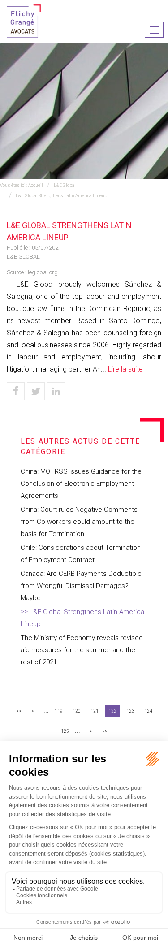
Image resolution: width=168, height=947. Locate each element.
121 (94, 711)
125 (65, 731)
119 (59, 711)
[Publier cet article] (36, 391)
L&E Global (65, 185)
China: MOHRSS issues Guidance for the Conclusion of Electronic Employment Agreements (81, 483)
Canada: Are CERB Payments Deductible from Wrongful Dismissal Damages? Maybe (81, 586)
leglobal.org (43, 272)
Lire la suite (125, 369)
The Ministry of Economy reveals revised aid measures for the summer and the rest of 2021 (82, 650)
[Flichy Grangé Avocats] (24, 20)
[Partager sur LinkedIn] (56, 391)
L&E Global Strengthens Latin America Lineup (61, 195)
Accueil (35, 185)
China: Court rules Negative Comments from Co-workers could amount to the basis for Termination (79, 522)
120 (77, 711)
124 (148, 711)
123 (130, 711)
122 (112, 711)
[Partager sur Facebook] (16, 391)
